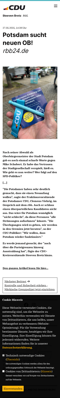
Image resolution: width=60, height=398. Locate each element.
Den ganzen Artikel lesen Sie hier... (25, 268)
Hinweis (46, 371)
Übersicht (12, 359)
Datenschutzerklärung (17, 347)
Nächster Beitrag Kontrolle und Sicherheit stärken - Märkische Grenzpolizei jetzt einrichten (29, 285)
